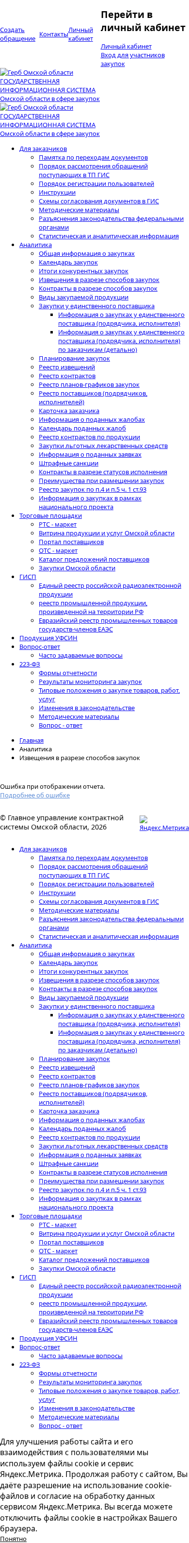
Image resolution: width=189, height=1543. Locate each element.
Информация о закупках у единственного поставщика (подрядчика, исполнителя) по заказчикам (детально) (121, 341)
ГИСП (27, 576)
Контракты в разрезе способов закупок (98, 288)
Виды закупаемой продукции (83, 297)
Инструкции (57, 192)
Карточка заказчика (69, 410)
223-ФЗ (29, 664)
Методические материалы (79, 209)
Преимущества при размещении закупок (101, 480)
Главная (31, 740)
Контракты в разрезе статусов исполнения (103, 471)
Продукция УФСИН (48, 637)
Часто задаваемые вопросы (81, 655)
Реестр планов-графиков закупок (89, 384)
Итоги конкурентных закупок (83, 270)
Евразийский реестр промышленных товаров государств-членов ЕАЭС (108, 624)
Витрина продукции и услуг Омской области (106, 533)
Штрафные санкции (68, 463)
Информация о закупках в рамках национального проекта (90, 502)
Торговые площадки (50, 515)
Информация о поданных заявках (90, 454)
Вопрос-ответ (39, 646)
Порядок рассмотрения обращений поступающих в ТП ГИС (93, 170)
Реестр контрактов (67, 375)
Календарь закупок (68, 262)
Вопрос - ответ (60, 725)
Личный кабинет (126, 46)
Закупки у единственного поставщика (97, 305)
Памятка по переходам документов (93, 157)
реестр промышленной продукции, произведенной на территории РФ (93, 607)
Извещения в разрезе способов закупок (99, 279)
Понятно (13, 1538)
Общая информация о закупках (87, 253)
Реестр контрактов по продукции (89, 436)
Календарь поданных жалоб (82, 428)
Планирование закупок (74, 358)
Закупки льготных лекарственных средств (103, 445)
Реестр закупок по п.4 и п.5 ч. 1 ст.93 (92, 489)
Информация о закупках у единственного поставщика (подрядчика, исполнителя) (121, 319)
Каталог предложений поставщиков (94, 559)
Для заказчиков (43, 148)
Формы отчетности (68, 672)
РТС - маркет (58, 524)
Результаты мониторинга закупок (90, 681)
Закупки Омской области (77, 568)
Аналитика (35, 244)
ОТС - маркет (58, 550)
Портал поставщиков (71, 541)
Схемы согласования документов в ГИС (99, 201)
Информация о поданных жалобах (92, 419)
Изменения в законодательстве (87, 707)
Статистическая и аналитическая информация (109, 236)
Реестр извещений (67, 367)
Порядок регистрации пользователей (96, 183)
